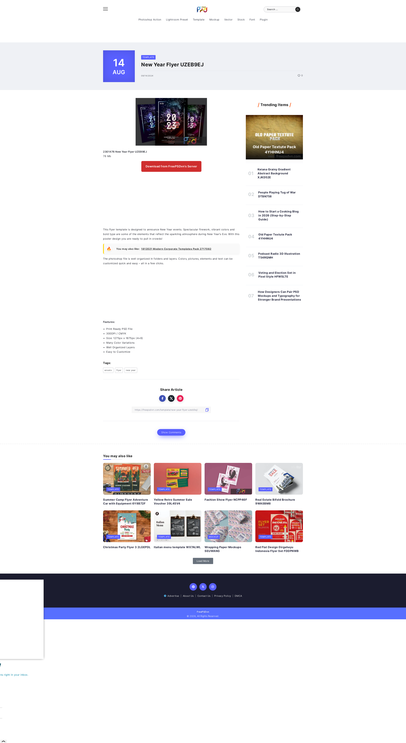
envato (108, 370)
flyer (118, 370)
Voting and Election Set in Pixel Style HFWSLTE (277, 274)
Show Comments (171, 432)
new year (131, 370)
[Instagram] (212, 587)
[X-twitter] (203, 587)
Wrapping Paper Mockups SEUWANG (223, 549)
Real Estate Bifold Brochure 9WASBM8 (275, 501)
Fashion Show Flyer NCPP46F (226, 499)
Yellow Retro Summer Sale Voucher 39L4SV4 (173, 501)
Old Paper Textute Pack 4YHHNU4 (274, 149)
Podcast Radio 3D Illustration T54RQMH (279, 255)
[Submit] (297, 9)
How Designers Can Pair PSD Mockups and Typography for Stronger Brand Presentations (279, 295)
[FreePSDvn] (202, 9)
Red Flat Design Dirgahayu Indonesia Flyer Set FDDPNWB (277, 549)
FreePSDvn (203, 611)
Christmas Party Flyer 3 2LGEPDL (127, 547)
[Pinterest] (193, 587)
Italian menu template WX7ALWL (177, 547)
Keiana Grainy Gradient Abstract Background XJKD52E (274, 173)
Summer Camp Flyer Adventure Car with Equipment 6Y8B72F (125, 501)
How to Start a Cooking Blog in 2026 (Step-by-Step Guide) (278, 215)
